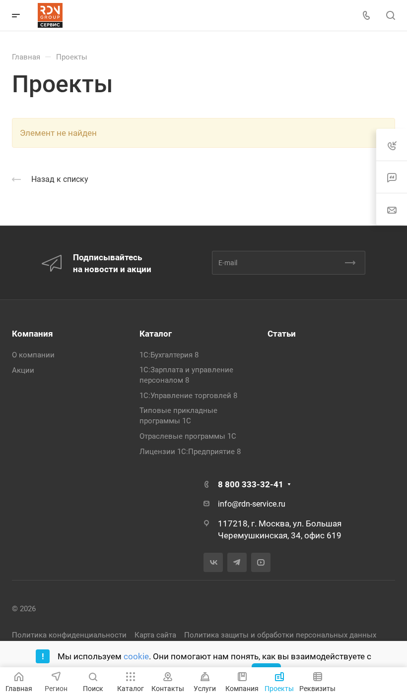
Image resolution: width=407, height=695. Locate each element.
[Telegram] (237, 562)
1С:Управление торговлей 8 (188, 395)
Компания (32, 334)
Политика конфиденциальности (69, 635)
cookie (136, 656)
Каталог (155, 334)
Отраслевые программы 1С (187, 436)
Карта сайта (155, 635)
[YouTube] (261, 562)
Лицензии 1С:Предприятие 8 (190, 451)
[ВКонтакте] (213, 562)
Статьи (282, 334)
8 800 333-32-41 (250, 484)
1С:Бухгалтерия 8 (169, 354)
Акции (23, 370)
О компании (33, 354)
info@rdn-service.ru (251, 504)
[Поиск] (390, 15)
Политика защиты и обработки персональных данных (280, 635)
